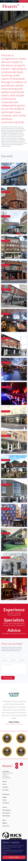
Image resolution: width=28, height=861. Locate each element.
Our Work (5, 787)
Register (14, 1)
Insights (4, 797)
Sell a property (6, 813)
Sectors (4, 784)
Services (4, 781)
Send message (8, 678)
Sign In (4, 820)
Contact (4, 807)
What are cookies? (12, 853)
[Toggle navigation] (23, 6)
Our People (5, 790)
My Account (5, 826)
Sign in (4, 1)
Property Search (23, 1)
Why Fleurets (5, 794)
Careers (4, 800)
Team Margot (6, 815)
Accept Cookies (14, 857)
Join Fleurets (5, 802)
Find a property (6, 810)
